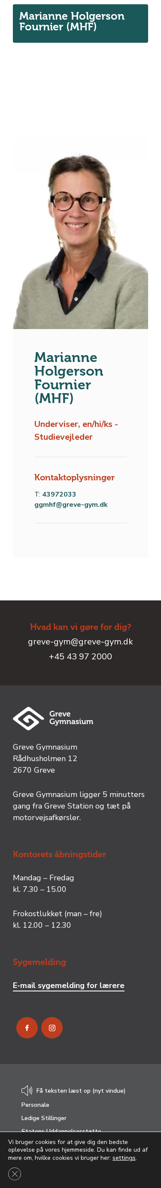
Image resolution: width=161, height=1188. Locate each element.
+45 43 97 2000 (80, 656)
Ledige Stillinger (44, 1118)
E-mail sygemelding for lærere (69, 985)
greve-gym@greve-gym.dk (80, 641)
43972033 (59, 494)
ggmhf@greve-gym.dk (71, 504)
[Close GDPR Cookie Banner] (14, 1173)
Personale (35, 1105)
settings (124, 1158)
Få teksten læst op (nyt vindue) (81, 1091)
